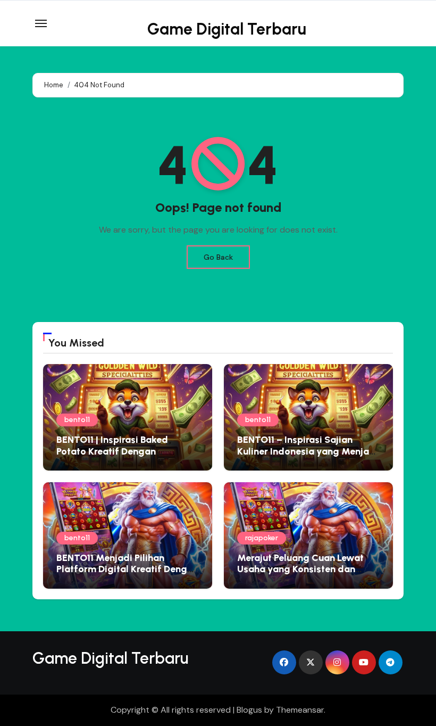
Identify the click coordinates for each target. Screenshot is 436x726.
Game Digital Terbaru (226, 29)
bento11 (77, 419)
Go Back (218, 257)
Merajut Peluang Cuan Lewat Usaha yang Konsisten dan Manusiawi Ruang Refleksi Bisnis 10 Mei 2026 (300, 575)
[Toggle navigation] (40, 23)
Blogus (249, 709)
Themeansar (300, 709)
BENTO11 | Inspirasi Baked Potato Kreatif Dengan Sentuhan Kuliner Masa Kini (116, 451)
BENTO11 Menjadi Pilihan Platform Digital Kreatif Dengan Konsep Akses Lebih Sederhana (127, 569)
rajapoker (261, 537)
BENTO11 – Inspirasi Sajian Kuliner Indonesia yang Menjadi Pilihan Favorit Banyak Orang (307, 451)
